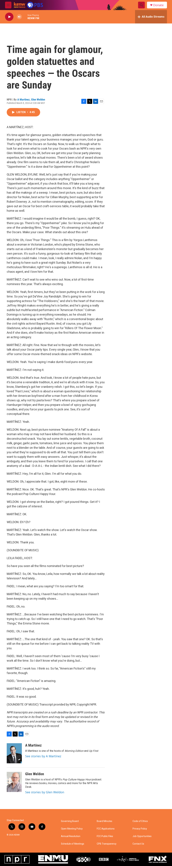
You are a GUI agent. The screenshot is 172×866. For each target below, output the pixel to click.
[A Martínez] (14, 753)
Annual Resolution (70, 836)
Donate (158, 5)
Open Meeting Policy (72, 828)
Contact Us (138, 844)
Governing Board (70, 821)
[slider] (24, 16)
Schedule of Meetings (72, 844)
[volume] (19, 17)
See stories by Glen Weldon (44, 792)
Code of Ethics (140, 821)
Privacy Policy (140, 828)
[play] (9, 17)
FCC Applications (106, 828)
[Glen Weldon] (14, 782)
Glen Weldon (38, 99)
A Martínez (23, 99)
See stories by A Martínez (43, 756)
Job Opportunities (142, 836)
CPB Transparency (106, 844)
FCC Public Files (105, 836)
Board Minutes (104, 821)
